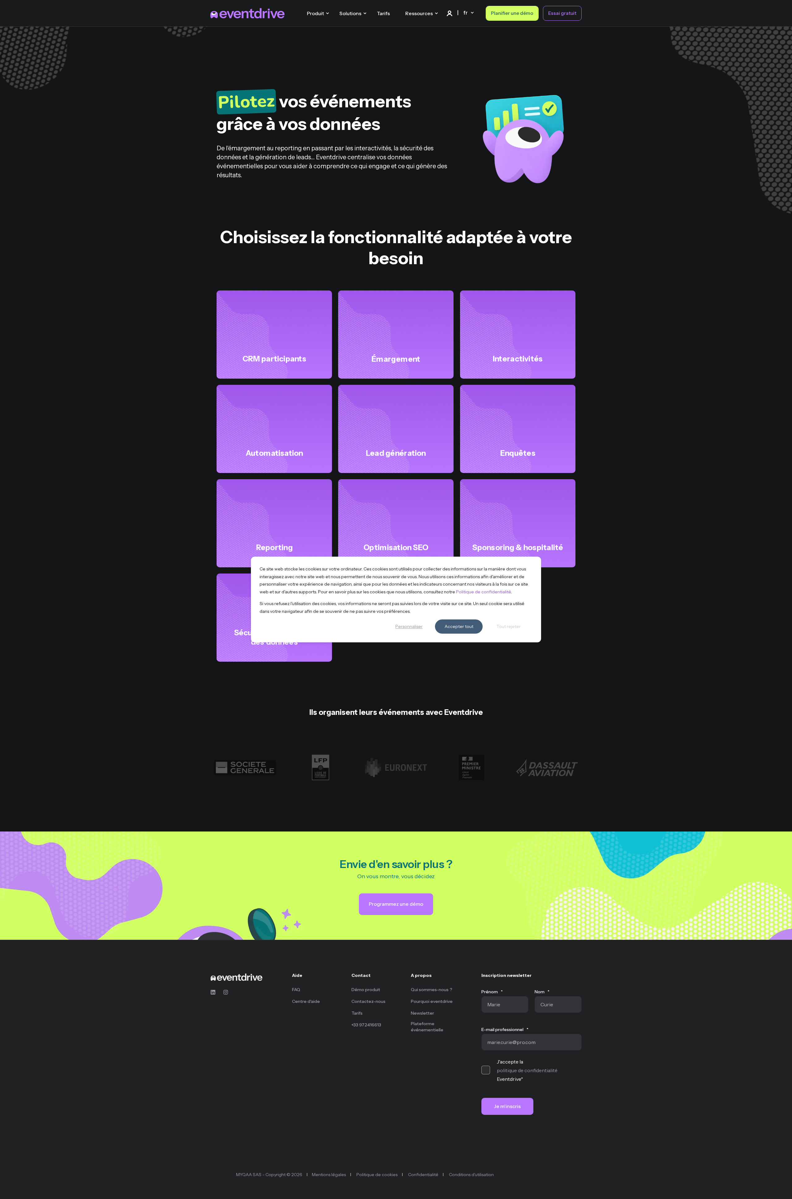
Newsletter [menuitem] (422, 1013)
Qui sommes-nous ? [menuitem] (431, 989)
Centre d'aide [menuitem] (306, 1001)
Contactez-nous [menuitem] (368, 1001)
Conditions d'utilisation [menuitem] (471, 1174)
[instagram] (223, 992)
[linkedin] (214, 992)
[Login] (450, 12)
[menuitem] (317, 978)
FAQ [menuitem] (296, 989)
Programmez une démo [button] (396, 904)
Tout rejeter (509, 626)
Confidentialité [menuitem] (423, 1174)
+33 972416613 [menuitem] (366, 1025)
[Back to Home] (247, 13)
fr (465, 12)
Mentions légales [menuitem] (329, 1174)
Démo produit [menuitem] (365, 989)
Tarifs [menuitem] (357, 1013)
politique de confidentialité (527, 1070)
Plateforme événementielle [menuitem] (427, 1027)
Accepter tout (459, 626)
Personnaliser (409, 626)
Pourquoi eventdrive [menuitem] (432, 1001)
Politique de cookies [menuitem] (377, 1174)
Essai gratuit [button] (562, 13)
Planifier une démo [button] (512, 13)
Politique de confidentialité (483, 592)
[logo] (236, 977)
